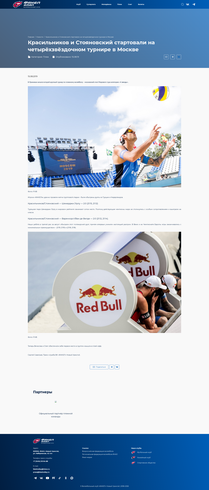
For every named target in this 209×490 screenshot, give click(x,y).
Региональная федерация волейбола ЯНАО (100, 454)
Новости (39, 37)
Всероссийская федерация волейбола (97, 451)
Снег (130, 4)
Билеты (141, 4)
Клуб (78, 4)
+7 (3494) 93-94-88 (40, 461)
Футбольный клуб (144, 452)
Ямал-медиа (87, 457)
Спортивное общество (146, 463)
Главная (31, 37)
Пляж (119, 4)
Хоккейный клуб (143, 458)
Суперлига (91, 4)
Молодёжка (106, 4)
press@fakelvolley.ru (41, 472)
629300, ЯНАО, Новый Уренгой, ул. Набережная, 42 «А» (46, 452)
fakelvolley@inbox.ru (41, 469)
